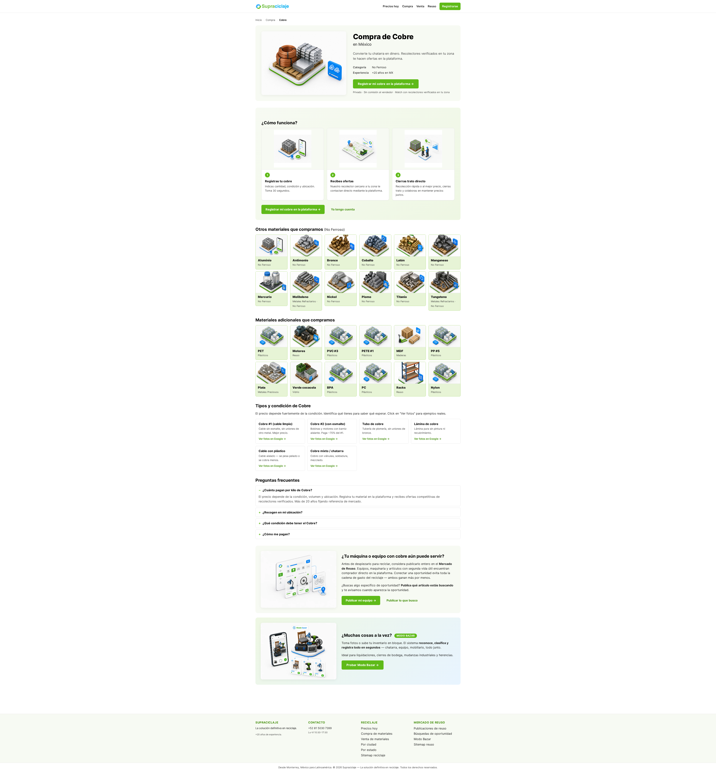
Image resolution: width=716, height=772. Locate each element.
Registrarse (450, 6)
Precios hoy (391, 6)
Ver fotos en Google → (272, 438)
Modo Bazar (422, 739)
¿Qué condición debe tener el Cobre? (290, 523)
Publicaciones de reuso (430, 728)
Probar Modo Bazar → (362, 665)
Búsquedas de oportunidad (433, 733)
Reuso (432, 6)
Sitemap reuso (424, 744)
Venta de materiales (375, 739)
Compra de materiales (376, 733)
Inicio (258, 19)
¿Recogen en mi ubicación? (282, 512)
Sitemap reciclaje (373, 755)
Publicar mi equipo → (361, 600)
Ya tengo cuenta (343, 209)
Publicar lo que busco (402, 600)
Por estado (368, 750)
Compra (407, 6)
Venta (420, 6)
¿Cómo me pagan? (276, 534)
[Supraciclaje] (272, 6)
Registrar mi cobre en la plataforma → (386, 84)
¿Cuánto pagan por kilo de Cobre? (287, 490)
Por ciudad (368, 744)
